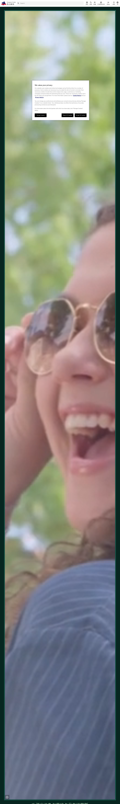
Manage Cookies (41, 115)
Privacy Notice (39, 97)
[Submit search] (18, 3)
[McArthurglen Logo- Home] (3, 3)
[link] (11, 3)
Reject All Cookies (67, 115)
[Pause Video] (7, 797)
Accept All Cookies (80, 115)
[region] (60, 100)
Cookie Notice (77, 95)
